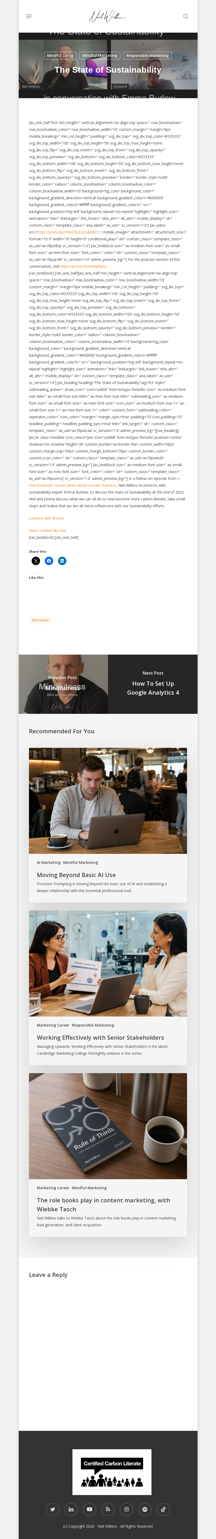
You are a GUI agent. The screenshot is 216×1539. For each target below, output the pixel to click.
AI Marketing (49, 862)
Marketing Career (53, 1025)
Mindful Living (60, 55)
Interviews (40, 619)
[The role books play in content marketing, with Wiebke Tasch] (108, 1155)
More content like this (47, 530)
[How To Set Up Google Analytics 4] (153, 684)
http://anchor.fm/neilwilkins (84, 266)
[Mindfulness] (63, 684)
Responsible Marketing (147, 55)
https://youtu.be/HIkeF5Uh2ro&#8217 (69, 232)
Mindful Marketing (99, 55)
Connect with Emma (46, 518)
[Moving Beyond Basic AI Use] (108, 825)
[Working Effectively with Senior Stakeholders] (108, 987)
